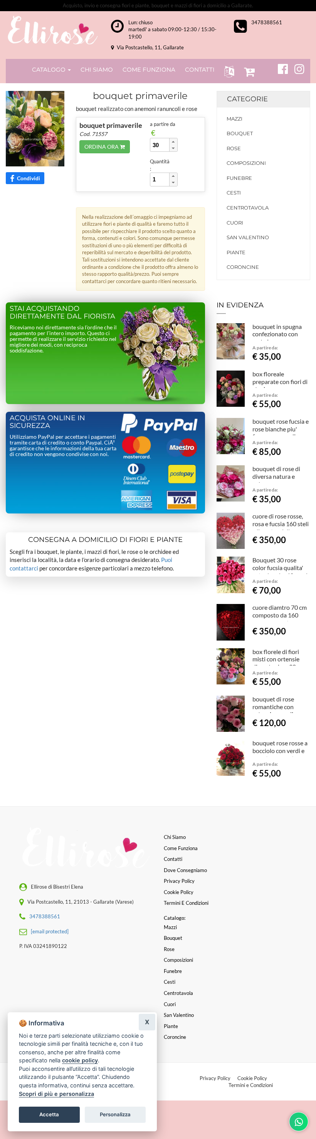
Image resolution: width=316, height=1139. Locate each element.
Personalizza (115, 1114)
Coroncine (243, 267)
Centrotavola (248, 208)
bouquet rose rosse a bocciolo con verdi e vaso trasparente (280, 750)
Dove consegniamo (185, 870)
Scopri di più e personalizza (56, 1093)
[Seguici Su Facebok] (279, 68)
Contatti (173, 859)
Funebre (239, 178)
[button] (227, 71)
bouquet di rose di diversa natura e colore (276, 476)
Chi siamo (175, 837)
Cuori (235, 223)
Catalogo (49, 69)
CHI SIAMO (97, 69)
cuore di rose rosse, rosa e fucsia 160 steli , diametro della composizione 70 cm (280, 527)
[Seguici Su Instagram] (296, 68)
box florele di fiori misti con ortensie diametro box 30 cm (278, 659)
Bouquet (240, 133)
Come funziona (181, 848)
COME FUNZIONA (149, 69)
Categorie (247, 99)
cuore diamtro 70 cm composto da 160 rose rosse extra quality (279, 619)
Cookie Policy (252, 1078)
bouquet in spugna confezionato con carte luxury (277, 334)
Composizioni (246, 163)
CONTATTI (200, 69)
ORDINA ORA (102, 146)
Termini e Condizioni (251, 1085)
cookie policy (80, 1060)
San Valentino (248, 237)
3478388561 (266, 22)
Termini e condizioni (186, 903)
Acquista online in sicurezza (47, 422)
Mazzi (234, 119)
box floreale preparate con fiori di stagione (280, 381)
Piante (236, 252)
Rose (234, 148)
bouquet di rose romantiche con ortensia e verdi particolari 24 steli (276, 710)
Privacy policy (179, 881)
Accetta (49, 1114)
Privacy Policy (215, 1078)
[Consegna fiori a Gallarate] (52, 30)
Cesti (234, 193)
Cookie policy (178, 892)
